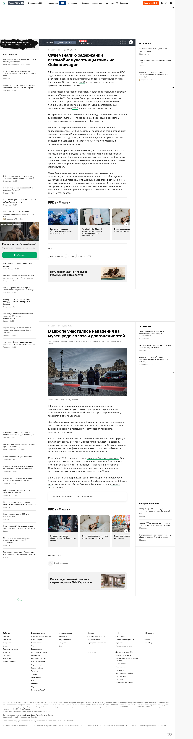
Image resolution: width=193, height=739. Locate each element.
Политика (6, 90)
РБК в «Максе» (59, 202)
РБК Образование (9, 661)
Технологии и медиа (10, 649)
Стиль (5, 557)
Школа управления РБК (124, 682)
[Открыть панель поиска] (166, 3)
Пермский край (37, 665)
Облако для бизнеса (123, 655)
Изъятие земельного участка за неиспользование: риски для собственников (151, 333)
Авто (5, 78)
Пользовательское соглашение (71, 725)
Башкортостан (36, 649)
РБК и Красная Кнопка (11, 449)
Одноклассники (65, 639)
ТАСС (82, 81)
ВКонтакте (63, 636)
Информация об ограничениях (15, 725)
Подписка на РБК (93, 639)
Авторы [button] (51, 555)
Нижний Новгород (38, 661)
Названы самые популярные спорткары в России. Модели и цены (155, 346)
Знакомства (120, 670)
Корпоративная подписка (96, 642)
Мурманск (35, 687)
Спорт (5, 321)
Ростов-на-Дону (37, 668)
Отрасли (6, 192)
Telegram (62, 642)
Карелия (34, 683)
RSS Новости (92, 652)
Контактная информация (125, 639)
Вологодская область (39, 652)
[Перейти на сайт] (19, 44)
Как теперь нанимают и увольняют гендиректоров (153, 49)
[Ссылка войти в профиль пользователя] (171, 3)
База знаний (7, 658)
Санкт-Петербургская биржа (42, 714)
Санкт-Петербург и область (41, 636)
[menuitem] (35, 3)
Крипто (6, 519)
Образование (144, 53)
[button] (161, 3)
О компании (120, 636)
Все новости (10, 54)
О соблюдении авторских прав (44, 725)
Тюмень (34, 674)
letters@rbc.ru (24, 708)
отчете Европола (71, 415)
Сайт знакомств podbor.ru (125, 673)
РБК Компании (144, 338)
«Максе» (88, 496)
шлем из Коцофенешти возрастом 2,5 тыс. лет (87, 482)
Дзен (61, 646)
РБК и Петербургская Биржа (13, 64)
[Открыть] (20, 3)
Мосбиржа (26, 714)
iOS (145, 636)
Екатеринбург (36, 639)
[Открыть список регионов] (161, 3)
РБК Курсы (119, 679)
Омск (33, 646)
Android (147, 639)
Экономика (7, 639)
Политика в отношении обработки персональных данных (110, 725)
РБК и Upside (8, 268)
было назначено (113, 189)
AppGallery (148, 642)
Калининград (36, 655)
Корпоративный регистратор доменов (127, 659)
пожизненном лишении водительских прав (85, 155)
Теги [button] (50, 248)
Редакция (119, 642)
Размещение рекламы (124, 646)
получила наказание (103, 186)
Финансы (6, 652)
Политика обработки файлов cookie (151, 725)
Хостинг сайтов (121, 663)
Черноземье (36, 677)
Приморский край (38, 690)
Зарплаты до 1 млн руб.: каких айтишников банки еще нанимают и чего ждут (153, 74)
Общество (7, 181)
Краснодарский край (39, 658)
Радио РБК (14, 3)
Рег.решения (120, 667)
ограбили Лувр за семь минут (103, 457)
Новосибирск (36, 642)
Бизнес (6, 646)
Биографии (7, 655)
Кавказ (33, 680)
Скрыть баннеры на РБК (96, 636)
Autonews (142, 350)
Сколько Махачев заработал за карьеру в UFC (155, 61)
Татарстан (35, 671)
